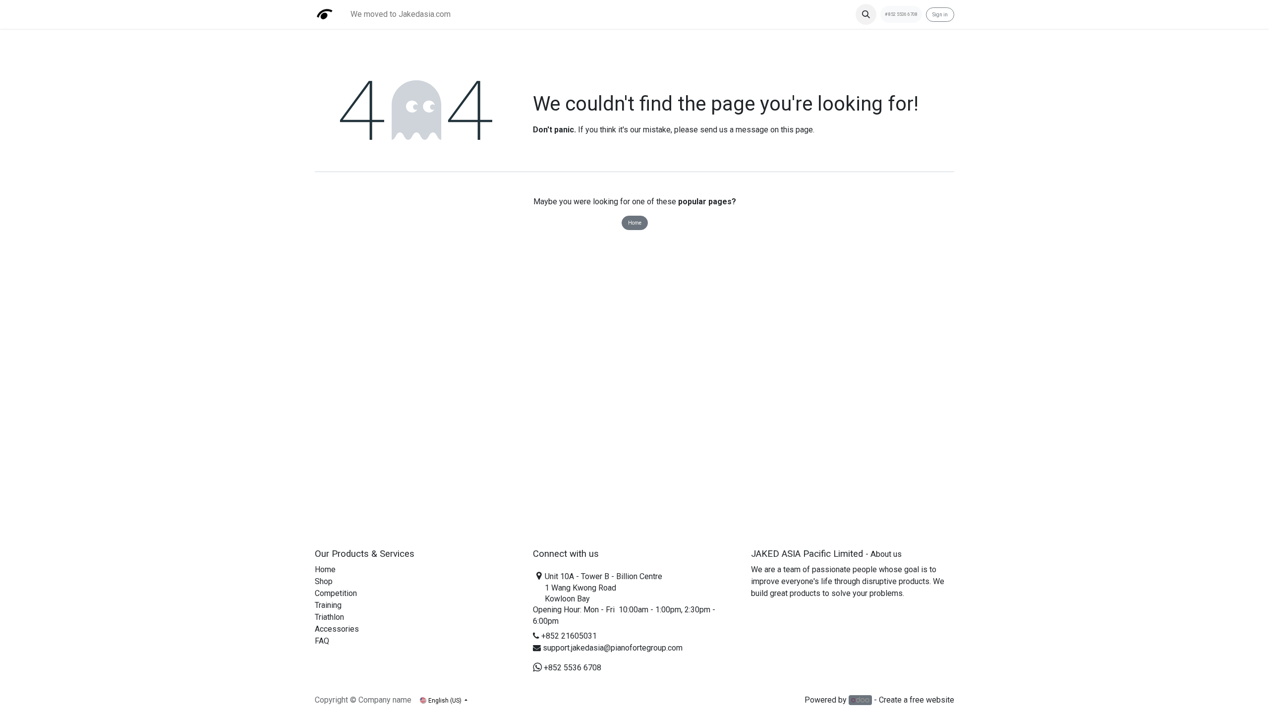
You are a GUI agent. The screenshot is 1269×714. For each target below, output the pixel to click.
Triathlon (329, 617)
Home (634, 223)
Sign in (940, 14)
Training (328, 605)
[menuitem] (400, 14)
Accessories (337, 629)
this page (797, 129)
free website (932, 700)
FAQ (322, 641)
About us (886, 554)
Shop (324, 581)
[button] (866, 14)
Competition (336, 593)
